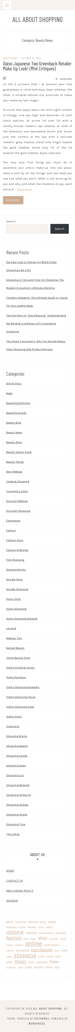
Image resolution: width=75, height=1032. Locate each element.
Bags (9, 393)
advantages (21, 921)
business (11, 926)
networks (19, 944)
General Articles (16, 569)
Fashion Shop (14, 540)
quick (57, 950)
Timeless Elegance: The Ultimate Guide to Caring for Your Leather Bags (37, 301)
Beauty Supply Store (19, 452)
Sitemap (12, 900)
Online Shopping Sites (20, 706)
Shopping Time (15, 824)
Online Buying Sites (18, 657)
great (33, 938)
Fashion (11, 530)
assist (43, 921)
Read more (24, 189)
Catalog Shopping (17, 481)
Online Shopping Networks (22, 687)
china (41, 927)
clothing (15, 931)
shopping (25, 955)
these (54, 961)
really (64, 950)
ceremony (32, 927)
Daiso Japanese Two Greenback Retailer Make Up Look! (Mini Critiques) (37, 65)
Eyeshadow (13, 520)
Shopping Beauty (17, 746)
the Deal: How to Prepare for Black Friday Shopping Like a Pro (31, 266)
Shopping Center (17, 755)
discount (60, 932)
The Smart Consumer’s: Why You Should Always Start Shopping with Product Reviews (36, 345)
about (9, 921)
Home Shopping (16, 608)
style (31, 961)
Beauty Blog (13, 422)
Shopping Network (17, 785)
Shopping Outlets (17, 804)
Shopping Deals (16, 765)
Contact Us (14, 880)
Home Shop (13, 599)
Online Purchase (16, 677)
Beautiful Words (16, 412)
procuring (22, 950)
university (11, 967)
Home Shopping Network (22, 618)
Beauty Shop (14, 442)
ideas (42, 938)
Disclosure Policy (20, 890)
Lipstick (11, 628)
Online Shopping (52, 944)
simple (41, 956)
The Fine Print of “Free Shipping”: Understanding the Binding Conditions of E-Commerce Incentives (36, 323)
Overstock (12, 726)
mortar (9, 944)
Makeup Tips (14, 638)
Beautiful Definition (18, 403)
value (20, 967)
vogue (28, 966)
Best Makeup (14, 471)
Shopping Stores (17, 814)
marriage (53, 938)
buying (22, 927)
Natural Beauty (15, 648)
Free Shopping (15, 559)
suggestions (42, 962)
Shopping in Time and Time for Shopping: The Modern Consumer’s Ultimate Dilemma (35, 283)
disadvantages (46, 932)
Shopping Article (16, 736)
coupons (31, 932)
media (63, 938)
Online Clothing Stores (20, 667)
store (9, 961)
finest (26, 938)
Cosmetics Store (17, 491)
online (33, 943)
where (49, 966)
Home (10, 870)
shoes (9, 956)
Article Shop (13, 383)
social (49, 956)
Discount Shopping (18, 510)
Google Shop (14, 579)
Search (11, 221)
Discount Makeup (17, 501)
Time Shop (13, 834)
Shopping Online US (18, 794)
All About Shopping (37, 19)
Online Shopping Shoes (21, 697)
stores (20, 961)
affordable (33, 921)
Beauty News (10, 58)
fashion (14, 937)
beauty (52, 921)
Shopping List (15, 775)
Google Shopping (17, 589)
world (57, 967)
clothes (49, 927)
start (58, 956)
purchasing (41, 949)
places (10, 950)
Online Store (14, 716)
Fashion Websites (17, 550)
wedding (39, 966)
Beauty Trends (15, 461)
